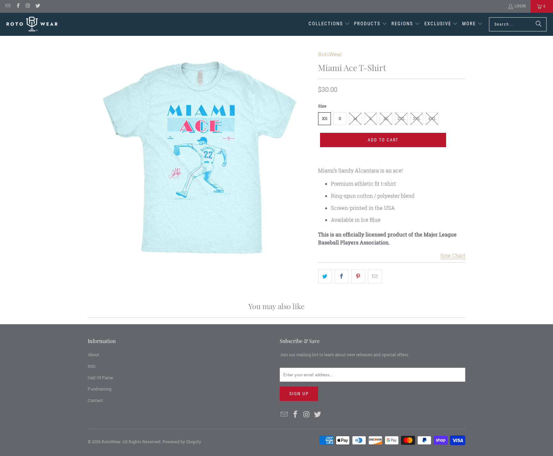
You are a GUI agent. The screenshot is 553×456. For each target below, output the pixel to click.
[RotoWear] (32, 24)
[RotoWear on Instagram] (27, 6)
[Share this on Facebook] (342, 276)
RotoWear (330, 54)
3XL (417, 118)
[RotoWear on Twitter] (37, 6)
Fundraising (99, 389)
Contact (95, 400)
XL (386, 118)
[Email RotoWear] (7, 6)
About (93, 354)
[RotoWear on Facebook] (17, 6)
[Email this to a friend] (375, 276)
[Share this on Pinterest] (358, 276)
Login (520, 6)
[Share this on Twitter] (325, 276)
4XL (432, 118)
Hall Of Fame (100, 377)
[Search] (539, 24)
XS (324, 118)
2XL (401, 118)
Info (91, 366)
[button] (329, 24)
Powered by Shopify (182, 441)
